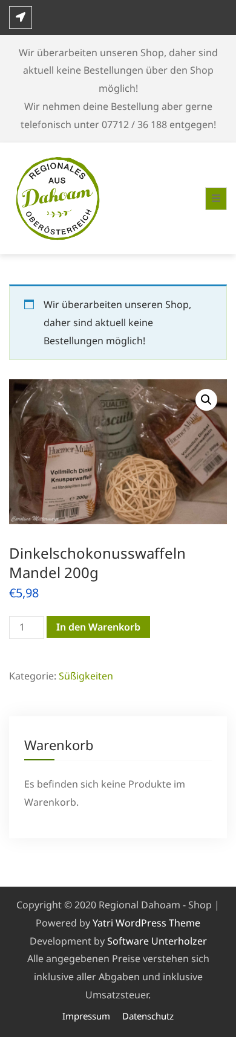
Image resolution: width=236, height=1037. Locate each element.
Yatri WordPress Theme (146, 922)
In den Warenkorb (98, 627)
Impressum (86, 1016)
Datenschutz (148, 1016)
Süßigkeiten (86, 675)
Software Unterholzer (157, 941)
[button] (206, 400)
